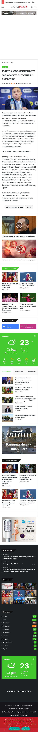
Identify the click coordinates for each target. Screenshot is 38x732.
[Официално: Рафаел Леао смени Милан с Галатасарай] (10, 277)
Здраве (5, 645)
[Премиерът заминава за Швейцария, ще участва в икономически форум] (7, 380)
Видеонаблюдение (23, 712)
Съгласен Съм (14, 729)
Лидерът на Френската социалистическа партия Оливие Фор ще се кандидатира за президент (10, 479)
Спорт (12, 62)
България (6, 626)
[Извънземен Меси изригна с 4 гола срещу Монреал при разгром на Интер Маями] (10, 297)
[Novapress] (19, 7)
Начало (6, 62)
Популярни (6, 371)
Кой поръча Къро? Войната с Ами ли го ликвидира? (24, 389)
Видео (5, 649)
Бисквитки (25, 729)
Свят (4, 619)
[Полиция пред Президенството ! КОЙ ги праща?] (7, 418)
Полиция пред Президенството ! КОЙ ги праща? (25, 416)
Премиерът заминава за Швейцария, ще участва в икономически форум (23, 380)
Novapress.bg (13, 708)
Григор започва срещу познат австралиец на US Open (28, 306)
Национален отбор (15, 207)
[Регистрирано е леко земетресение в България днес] (7, 586)
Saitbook (26, 708)
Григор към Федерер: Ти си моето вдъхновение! (27, 284)
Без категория (7, 642)
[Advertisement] (19, 39)
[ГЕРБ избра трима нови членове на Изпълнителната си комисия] (19, 600)
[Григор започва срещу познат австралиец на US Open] (28, 297)
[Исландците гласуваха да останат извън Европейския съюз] (28, 468)
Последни (19, 371)
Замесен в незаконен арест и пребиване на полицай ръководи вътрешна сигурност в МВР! (25, 399)
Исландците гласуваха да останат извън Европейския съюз (28, 477)
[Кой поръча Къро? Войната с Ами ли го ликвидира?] (7, 390)
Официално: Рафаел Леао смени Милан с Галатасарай (10, 285)
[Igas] (19, 13)
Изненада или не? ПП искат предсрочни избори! (24, 407)
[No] (35, 725)
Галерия (5, 639)
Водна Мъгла (12, 712)
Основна (6, 629)
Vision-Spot (24, 715)
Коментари (31, 371)
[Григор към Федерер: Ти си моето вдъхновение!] (28, 277)
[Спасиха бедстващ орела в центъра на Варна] (30, 593)
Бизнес (5, 636)
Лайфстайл (6, 632)
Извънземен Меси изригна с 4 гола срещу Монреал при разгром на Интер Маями (10, 307)
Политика (6, 623)
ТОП (29, 207)
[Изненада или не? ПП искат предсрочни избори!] (7, 409)
